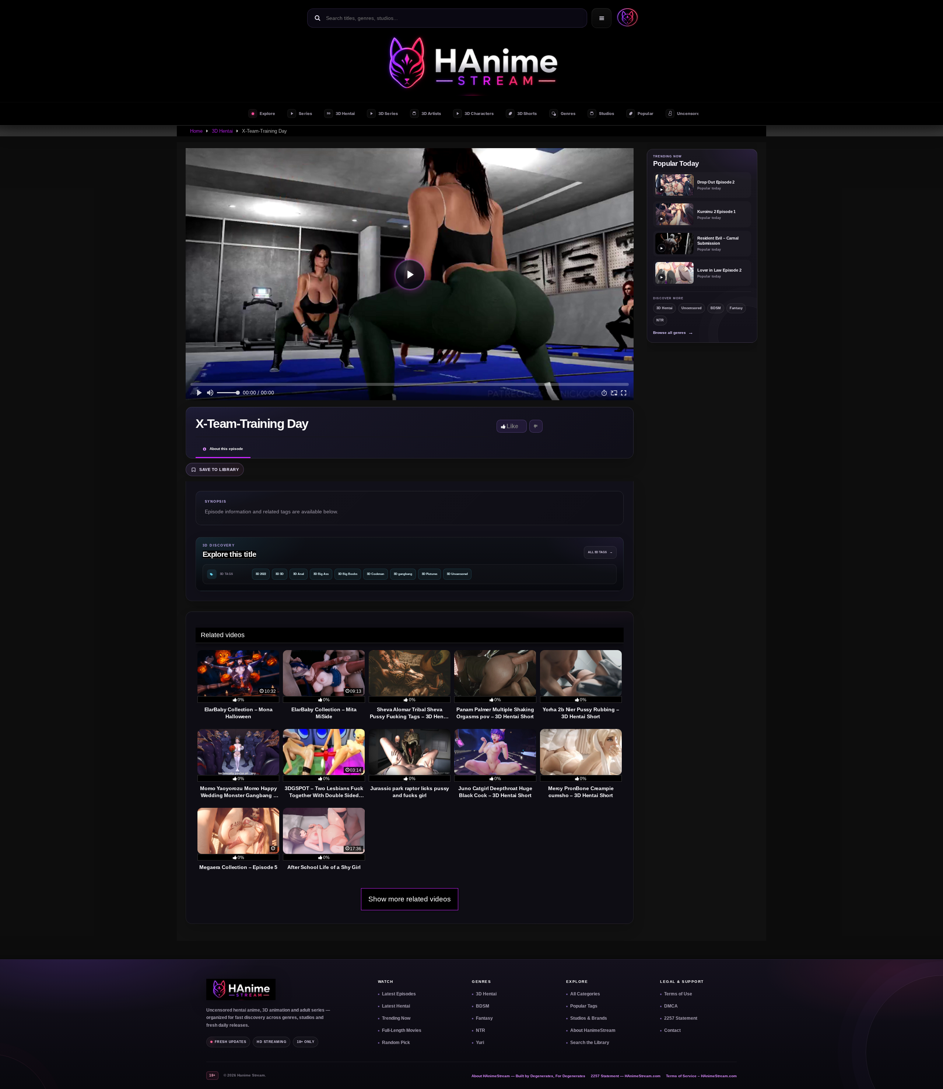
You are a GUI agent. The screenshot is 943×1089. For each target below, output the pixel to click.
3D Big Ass (321, 574)
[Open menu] (601, 18)
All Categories (585, 993)
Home (196, 131)
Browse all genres (673, 332)
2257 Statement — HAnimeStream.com (625, 1076)
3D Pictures (429, 574)
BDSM (716, 308)
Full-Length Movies (401, 1030)
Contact (672, 1030)
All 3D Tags (600, 552)
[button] (626, 18)
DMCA (671, 1006)
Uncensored (691, 308)
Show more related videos (409, 899)
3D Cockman (375, 574)
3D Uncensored (457, 574)
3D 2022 (261, 574)
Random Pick (396, 1042)
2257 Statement (680, 1018)
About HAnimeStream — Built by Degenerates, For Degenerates (528, 1076)
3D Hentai (222, 131)
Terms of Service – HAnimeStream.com (701, 1076)
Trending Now (396, 1018)
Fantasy (736, 308)
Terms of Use (678, 993)
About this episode (226, 449)
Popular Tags (583, 1006)
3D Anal (298, 574)
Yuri (480, 1042)
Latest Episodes (399, 993)
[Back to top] (928, 1074)
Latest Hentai (396, 1006)
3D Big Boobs (347, 574)
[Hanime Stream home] (241, 989)
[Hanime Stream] (471, 64)
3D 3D (280, 574)
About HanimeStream (593, 1030)
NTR (660, 320)
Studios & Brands (588, 1018)
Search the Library (589, 1042)
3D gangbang (403, 574)
